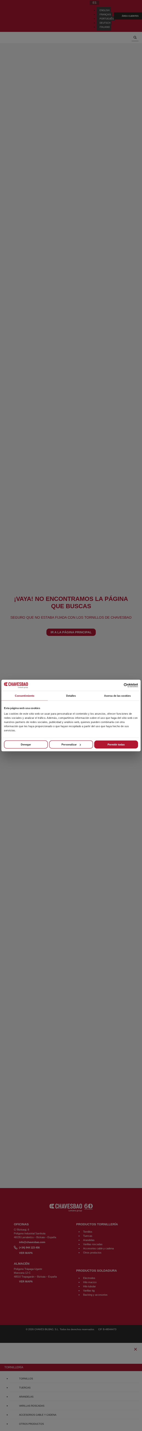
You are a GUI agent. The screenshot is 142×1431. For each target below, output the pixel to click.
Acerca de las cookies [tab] (117, 695)
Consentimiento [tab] (24, 695)
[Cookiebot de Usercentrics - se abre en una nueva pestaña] (123, 685)
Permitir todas (116, 744)
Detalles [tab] (71, 695)
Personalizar (69, 744)
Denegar (26, 744)
